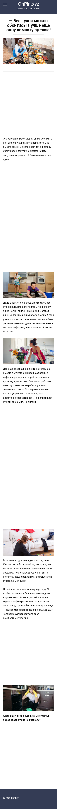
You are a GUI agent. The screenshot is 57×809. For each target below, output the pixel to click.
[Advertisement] (28, 104)
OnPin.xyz (28, 4)
